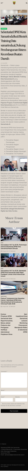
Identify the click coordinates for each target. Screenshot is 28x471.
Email (3, 397)
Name (3, 390)
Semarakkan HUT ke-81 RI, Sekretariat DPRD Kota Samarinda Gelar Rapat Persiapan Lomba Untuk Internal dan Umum (13, 273)
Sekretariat (3, 28)
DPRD (2, 242)
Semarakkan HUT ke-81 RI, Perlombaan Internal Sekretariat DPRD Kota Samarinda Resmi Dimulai (14, 246)
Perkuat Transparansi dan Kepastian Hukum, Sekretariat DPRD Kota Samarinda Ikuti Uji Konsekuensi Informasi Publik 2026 (12, 301)
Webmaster (13, 251)
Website (17, 397)
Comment (4, 371)
